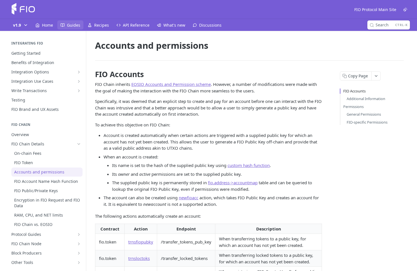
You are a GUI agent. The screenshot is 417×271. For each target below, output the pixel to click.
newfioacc (188, 197)
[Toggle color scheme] (405, 9)
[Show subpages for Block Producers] (79, 253)
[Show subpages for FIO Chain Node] (79, 244)
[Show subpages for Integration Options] (79, 72)
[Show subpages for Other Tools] (79, 262)
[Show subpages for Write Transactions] (79, 90)
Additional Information (366, 98)
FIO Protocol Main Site (375, 9)
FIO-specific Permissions (367, 122)
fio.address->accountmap (233, 182)
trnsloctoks (139, 258)
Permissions (353, 106)
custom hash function (249, 165)
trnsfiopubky (140, 242)
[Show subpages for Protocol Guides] (79, 234)
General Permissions (364, 114)
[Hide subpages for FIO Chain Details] (79, 144)
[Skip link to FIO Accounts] (91, 74)
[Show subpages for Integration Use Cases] (79, 81)
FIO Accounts (354, 91)
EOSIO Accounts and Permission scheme (171, 84)
